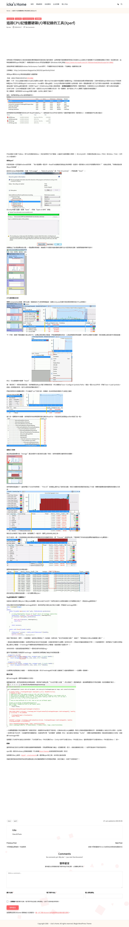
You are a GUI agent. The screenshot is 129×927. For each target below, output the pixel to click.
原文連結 (30, 78)
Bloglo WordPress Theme (82, 923)
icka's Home (16, 4)
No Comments (30, 27)
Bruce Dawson (44, 751)
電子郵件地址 (52, 892)
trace (9, 821)
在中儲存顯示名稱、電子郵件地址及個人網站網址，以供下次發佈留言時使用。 (35, 901)
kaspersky (10, 19)
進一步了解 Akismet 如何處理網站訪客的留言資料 (52, 912)
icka (14, 830)
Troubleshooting (28, 19)
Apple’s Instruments (29, 755)
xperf (15, 821)
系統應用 (38, 19)
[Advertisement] (64, 45)
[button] (17, 834)
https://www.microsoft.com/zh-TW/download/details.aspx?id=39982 (89, 62)
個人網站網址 (89, 892)
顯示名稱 (10, 892)
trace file (18, 19)
